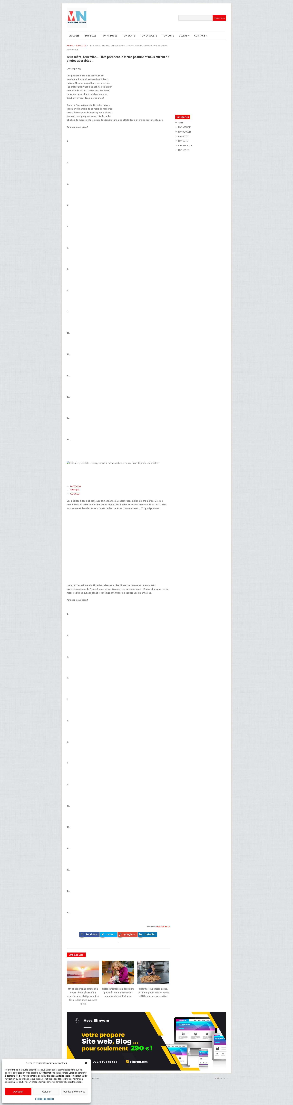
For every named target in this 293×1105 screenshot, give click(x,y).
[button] (85, 1063)
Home (70, 45)
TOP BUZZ (90, 35)
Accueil (74, 35)
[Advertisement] (141, 90)
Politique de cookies (44, 1099)
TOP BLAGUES (184, 132)
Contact (200, 35)
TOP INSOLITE (148, 35)
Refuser (46, 1091)
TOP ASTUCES (109, 35)
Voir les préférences (74, 1091)
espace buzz (163, 926)
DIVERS (184, 35)
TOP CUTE (168, 35)
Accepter (18, 1091)
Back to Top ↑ (221, 1078)
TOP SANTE (128, 35)
